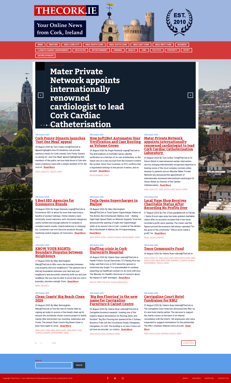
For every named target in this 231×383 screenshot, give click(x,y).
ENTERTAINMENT (100, 50)
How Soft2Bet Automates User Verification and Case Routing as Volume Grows (115, 142)
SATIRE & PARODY (46, 56)
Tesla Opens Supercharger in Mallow (114, 202)
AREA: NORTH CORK (98, 237)
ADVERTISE (209, 378)
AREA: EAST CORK (141, 45)
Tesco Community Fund (164, 248)
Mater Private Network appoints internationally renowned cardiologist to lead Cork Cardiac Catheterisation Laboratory (169, 145)
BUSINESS (182, 45)
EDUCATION (80, 50)
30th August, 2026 (42, 134)
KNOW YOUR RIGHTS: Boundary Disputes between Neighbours (59, 252)
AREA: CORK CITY (71, 45)
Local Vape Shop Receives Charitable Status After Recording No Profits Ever (166, 204)
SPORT (186, 50)
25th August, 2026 (151, 293)
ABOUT (185, 378)
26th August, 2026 (96, 245)
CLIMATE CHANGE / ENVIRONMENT (120, 237)
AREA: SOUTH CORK (167, 189)
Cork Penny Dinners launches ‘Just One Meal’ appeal (60, 140)
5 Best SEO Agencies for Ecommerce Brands (54, 202)
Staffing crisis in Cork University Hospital (108, 250)
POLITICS (156, 50)
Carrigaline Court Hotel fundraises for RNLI (164, 298)
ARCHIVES (196, 378)
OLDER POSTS (188, 343)
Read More (49, 167)
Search (38, 360)
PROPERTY (172, 50)
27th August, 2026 (151, 197)
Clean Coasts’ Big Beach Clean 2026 (60, 298)
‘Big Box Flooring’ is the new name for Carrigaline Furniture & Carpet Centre (113, 300)
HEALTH (131, 50)
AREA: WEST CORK (163, 45)
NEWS (59, 172)
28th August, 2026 (96, 197)
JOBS (143, 50)
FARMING (118, 50)
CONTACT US (223, 378)
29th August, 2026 (151, 134)
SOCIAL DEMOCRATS (119, 282)
